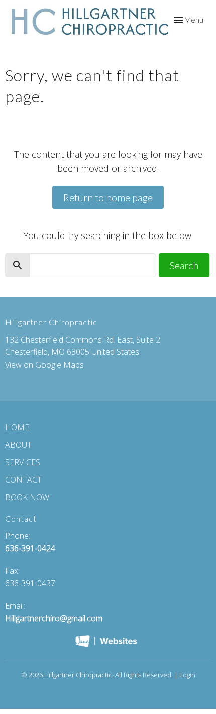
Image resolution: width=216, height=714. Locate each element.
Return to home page (108, 197)
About (18, 444)
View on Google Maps (44, 364)
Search (184, 265)
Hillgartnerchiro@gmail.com (53, 618)
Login (187, 674)
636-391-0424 (30, 548)
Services (22, 462)
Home (17, 427)
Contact (23, 479)
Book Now (27, 497)
